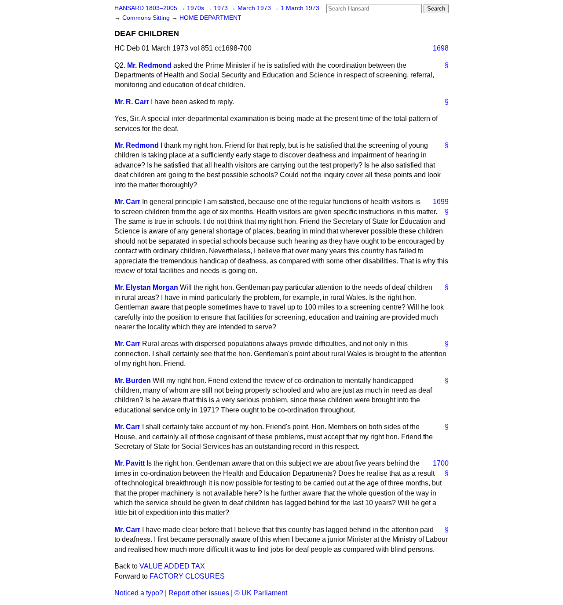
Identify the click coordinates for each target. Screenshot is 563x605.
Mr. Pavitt (129, 463)
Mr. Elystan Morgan (146, 287)
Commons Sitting (147, 18)
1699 (441, 201)
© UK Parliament (260, 593)
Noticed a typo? (138, 593)
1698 (441, 48)
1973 (222, 8)
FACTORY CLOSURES (187, 576)
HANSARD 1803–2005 (145, 8)
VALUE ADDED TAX (172, 566)
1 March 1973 (300, 8)
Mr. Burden (132, 380)
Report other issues (198, 593)
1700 (441, 463)
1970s (196, 8)
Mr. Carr (127, 201)
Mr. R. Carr (131, 102)
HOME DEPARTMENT (210, 18)
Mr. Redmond (149, 65)
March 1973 (255, 8)
